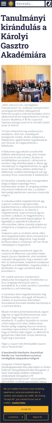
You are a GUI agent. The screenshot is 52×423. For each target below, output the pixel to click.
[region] (26, 403)
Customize (13, 417)
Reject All (37, 417)
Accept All (26, 409)
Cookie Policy (18, 402)
